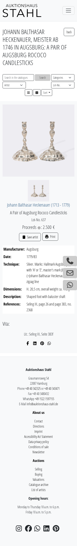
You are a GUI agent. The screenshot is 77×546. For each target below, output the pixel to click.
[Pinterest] (42, 343)
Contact (38, 421)
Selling (38, 469)
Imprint (38, 431)
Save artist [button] (32, 237)
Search (42, 78)
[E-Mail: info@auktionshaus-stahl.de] (70, 273)
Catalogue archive (38, 484)
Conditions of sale (38, 447)
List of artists (38, 489)
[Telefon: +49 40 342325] (70, 261)
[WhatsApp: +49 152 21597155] (70, 285)
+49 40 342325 (33, 388)
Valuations (38, 479)
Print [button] (52, 236)
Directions (38, 426)
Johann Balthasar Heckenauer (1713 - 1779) (38, 205)
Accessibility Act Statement (38, 436)
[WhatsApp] (49, 343)
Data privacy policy (38, 441)
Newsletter (38, 452)
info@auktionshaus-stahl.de (42, 404)
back (69, 32)
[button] (29, 92)
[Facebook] (27, 343)
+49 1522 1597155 (44, 398)
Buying (38, 474)
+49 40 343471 (52, 388)
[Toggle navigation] (68, 10)
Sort (45, 93)
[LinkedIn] (35, 343)
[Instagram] (20, 529)
